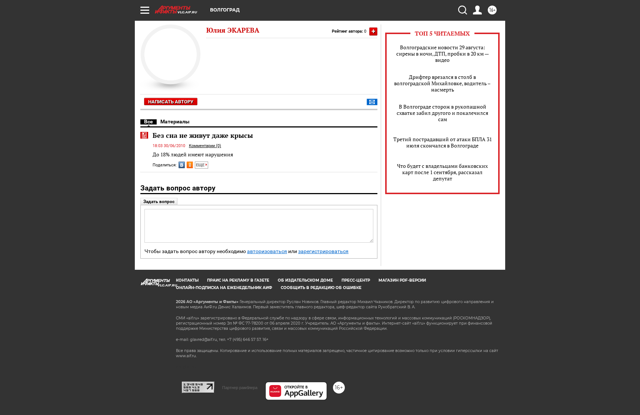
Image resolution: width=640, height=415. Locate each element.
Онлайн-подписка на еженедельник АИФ (224, 287)
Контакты (187, 280)
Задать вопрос (158, 201)
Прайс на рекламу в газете (238, 280)
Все (148, 121)
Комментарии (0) (205, 145)
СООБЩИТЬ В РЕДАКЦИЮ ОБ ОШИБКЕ (321, 287)
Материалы (175, 121)
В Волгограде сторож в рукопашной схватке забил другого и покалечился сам (442, 112)
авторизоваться (267, 251)
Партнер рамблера (239, 387)
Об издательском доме (305, 280)
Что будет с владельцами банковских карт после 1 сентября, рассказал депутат (442, 172)
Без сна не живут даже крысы (203, 135)
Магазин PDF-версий (402, 280)
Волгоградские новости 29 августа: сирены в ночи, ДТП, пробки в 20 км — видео (442, 53)
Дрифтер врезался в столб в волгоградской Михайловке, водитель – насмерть (442, 83)
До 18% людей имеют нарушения (193, 154)
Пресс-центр (355, 280)
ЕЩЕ (201, 165)
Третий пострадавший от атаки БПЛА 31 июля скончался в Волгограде (442, 142)
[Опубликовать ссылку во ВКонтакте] (182, 165)
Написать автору (170, 101)
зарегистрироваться (323, 251)
